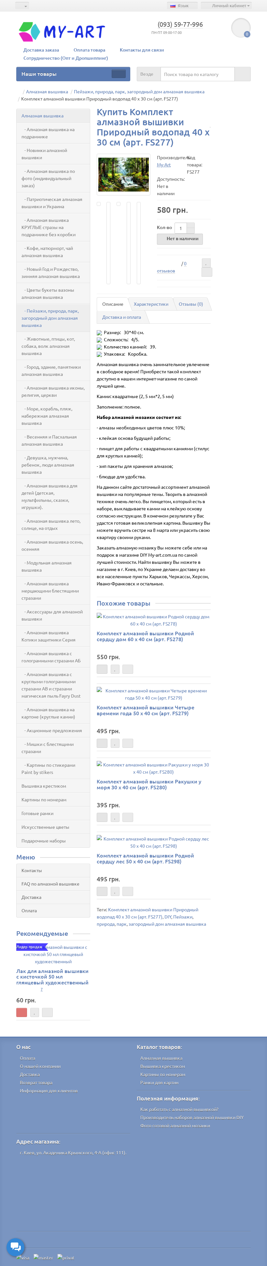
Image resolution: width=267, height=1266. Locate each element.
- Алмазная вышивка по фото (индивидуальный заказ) (48, 178)
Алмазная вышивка (42, 115)
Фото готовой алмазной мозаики (175, 1125)
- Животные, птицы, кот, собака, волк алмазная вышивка (48, 346)
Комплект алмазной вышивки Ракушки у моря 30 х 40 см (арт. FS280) (149, 784)
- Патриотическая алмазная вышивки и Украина (51, 202)
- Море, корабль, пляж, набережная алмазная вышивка (46, 416)
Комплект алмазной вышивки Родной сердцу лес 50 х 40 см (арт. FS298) (145, 858)
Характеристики (151, 304)
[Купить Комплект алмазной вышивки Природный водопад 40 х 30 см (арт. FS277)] (123, 174)
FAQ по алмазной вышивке (50, 884)
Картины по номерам (43, 799)
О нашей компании (40, 1066)
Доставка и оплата (121, 317)
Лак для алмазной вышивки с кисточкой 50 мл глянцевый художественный (52, 976)
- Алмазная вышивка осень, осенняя (52, 545)
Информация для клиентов (49, 1090)
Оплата (29, 910)
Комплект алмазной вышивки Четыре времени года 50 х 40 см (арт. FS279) (145, 710)
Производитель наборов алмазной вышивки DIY (192, 1117)
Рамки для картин (159, 1082)
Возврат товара (36, 1082)
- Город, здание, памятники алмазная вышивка (51, 370)
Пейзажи (182, 916)
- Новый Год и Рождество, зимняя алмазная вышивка (50, 272)
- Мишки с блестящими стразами (47, 747)
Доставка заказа (41, 50)
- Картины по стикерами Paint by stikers (48, 768)
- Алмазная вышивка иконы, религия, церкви (53, 391)
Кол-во (164, 227)
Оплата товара (89, 50)
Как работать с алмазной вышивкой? (179, 1109)
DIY (167, 916)
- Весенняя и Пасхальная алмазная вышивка (49, 440)
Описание (112, 304)
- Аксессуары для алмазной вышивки (52, 615)
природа (106, 924)
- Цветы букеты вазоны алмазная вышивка (47, 293)
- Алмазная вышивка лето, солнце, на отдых (50, 524)
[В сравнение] (207, 272)
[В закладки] (206, 263)
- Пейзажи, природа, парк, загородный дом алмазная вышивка (50, 318)
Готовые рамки (37, 813)
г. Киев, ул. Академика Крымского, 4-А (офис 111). (73, 1152)
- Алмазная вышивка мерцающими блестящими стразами (50, 590)
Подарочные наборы (43, 840)
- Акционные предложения (51, 730)
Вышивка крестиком (43, 786)
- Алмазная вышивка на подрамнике (48, 132)
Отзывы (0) (191, 304)
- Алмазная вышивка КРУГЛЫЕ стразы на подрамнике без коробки (48, 227)
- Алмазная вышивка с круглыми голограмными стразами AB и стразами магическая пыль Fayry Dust (51, 685)
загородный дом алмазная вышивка (167, 924)
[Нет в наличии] (102, 669)
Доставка (31, 897)
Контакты (31, 870)
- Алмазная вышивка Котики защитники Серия (48, 635)
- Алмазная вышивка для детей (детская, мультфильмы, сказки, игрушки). (49, 496)
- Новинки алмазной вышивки (44, 153)
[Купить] (21, 1012)
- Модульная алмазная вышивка (46, 566)
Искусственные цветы (45, 827)
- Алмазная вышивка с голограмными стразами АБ (51, 656)
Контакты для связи (142, 50)
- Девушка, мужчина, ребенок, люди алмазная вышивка (47, 465)
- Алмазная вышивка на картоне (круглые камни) (48, 712)
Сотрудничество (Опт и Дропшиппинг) (65, 58)
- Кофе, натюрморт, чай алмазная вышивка (47, 251)
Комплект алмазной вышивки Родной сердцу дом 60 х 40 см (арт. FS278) (145, 635)
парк (122, 924)
